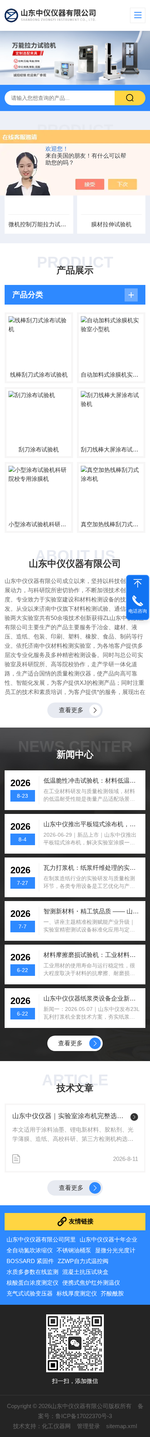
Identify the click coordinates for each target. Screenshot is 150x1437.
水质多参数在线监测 (32, 1272)
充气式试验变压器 (30, 1293)
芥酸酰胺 (112, 1293)
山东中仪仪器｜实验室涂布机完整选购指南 (69, 1116)
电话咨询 (137, 611)
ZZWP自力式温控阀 (83, 1261)
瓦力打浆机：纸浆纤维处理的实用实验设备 (91, 867)
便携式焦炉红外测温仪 (91, 1282)
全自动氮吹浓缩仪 (30, 1250)
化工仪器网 (56, 1426)
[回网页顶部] (137, 583)
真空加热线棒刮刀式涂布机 (111, 524)
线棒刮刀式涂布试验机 (39, 374)
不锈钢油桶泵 (74, 1250)
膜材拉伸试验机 (111, 224)
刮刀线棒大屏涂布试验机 (111, 449)
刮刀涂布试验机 (38, 449)
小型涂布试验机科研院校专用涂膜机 (38, 524)
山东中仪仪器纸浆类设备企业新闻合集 (91, 998)
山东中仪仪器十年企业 (108, 1239)
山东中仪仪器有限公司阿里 (41, 1239)
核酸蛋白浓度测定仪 (32, 1282)
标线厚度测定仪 (77, 1293)
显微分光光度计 (115, 1250)
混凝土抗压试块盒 (85, 1272)
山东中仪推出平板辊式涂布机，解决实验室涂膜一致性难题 (91, 824)
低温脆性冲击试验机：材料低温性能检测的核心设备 (91, 780)
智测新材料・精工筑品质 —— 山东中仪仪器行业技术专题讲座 (91, 911)
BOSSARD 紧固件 (30, 1261)
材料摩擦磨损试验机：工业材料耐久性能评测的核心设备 (91, 955)
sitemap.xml (121, 1426)
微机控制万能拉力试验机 (39, 224)
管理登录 (88, 1426)
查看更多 (71, 710)
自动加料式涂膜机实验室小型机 (111, 374)
